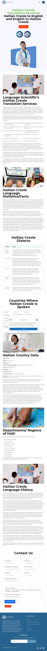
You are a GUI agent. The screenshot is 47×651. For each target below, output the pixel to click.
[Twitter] (41, 648)
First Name (8, 561)
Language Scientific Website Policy (23, 331)
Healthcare (30, 590)
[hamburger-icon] (43, 2)
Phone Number (28, 566)
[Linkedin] (43, 648)
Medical (8, 590)
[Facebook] (38, 648)
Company (7, 572)
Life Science (38, 590)
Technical (8, 591)
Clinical (23, 590)
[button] (36, 319)
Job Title (26, 572)
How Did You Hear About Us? (13, 594)
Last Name (27, 561)
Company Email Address (11, 566)
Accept (23, 328)
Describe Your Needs (10, 578)
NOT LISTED (15, 591)
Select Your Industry (10, 588)
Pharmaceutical (15, 590)
